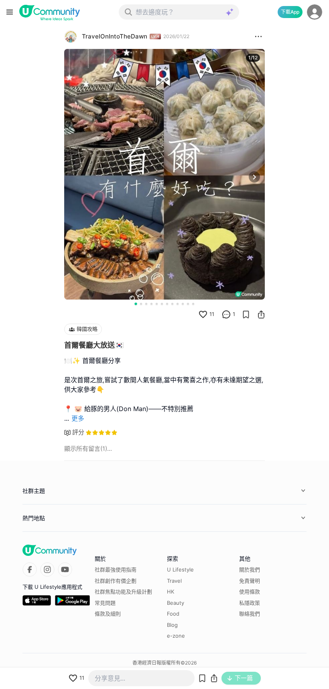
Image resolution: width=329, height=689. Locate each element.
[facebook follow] (29, 569)
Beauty (175, 603)
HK (170, 591)
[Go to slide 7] (167, 304)
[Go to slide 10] (183, 304)
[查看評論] (226, 314)
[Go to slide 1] (135, 303)
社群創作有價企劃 (115, 581)
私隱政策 (249, 603)
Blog (172, 625)
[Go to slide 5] (157, 304)
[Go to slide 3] (146, 304)
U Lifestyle (180, 569)
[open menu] (9, 12)
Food (173, 613)
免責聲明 (249, 581)
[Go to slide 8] (172, 304)
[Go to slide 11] (188, 304)
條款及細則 (108, 613)
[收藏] (246, 314)
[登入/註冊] (315, 12)
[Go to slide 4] (151, 304)
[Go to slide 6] (162, 304)
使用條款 (249, 591)
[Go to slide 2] (141, 304)
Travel (174, 581)
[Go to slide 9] (178, 304)
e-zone (176, 635)
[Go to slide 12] (193, 304)
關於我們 (249, 569)
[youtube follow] (65, 569)
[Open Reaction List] (258, 36)
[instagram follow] (47, 569)
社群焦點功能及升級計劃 (123, 591)
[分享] (261, 314)
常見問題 (105, 603)
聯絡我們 (249, 613)
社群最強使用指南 (115, 569)
